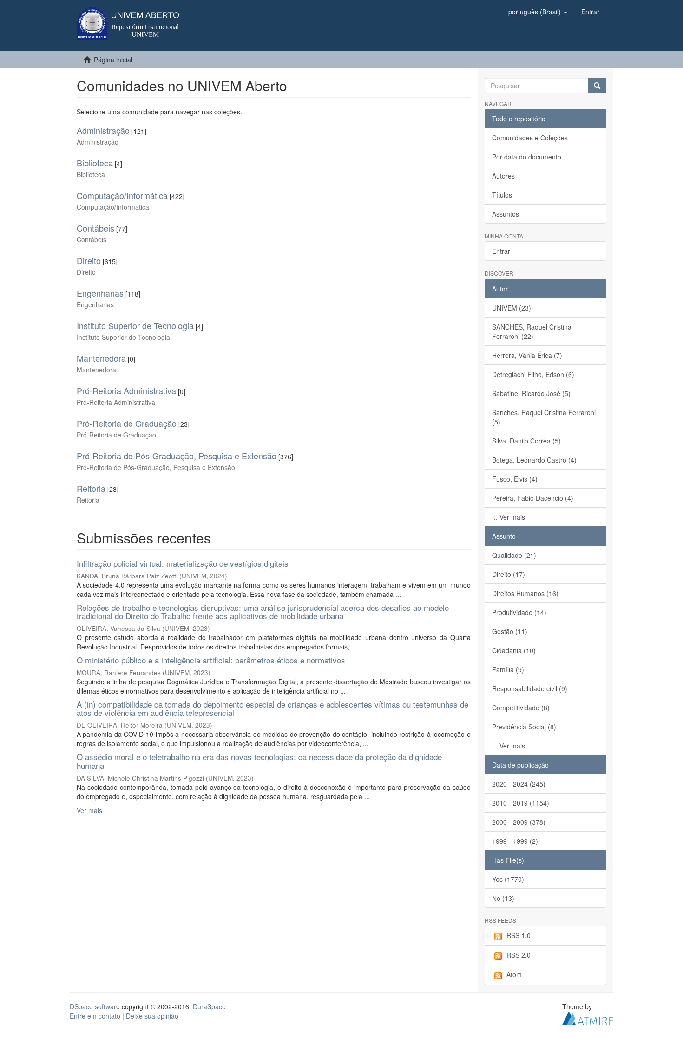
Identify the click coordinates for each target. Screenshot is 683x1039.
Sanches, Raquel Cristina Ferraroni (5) (544, 417)
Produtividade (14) (519, 612)
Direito (89, 260)
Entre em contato (95, 1015)
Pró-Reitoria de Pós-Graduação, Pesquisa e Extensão (176, 456)
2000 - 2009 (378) (518, 822)
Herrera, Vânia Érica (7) (527, 355)
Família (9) (508, 669)
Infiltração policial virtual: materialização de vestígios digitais (183, 563)
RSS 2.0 (518, 955)
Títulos (502, 194)
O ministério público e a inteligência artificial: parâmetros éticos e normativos (211, 660)
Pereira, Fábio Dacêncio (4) (532, 498)
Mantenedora (101, 358)
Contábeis (95, 228)
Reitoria (91, 488)
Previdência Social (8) (524, 726)
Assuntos (505, 213)
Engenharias (100, 293)
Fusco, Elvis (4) (515, 478)
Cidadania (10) (514, 650)
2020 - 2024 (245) (518, 783)
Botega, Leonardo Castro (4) (534, 459)
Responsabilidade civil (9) (529, 688)
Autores (503, 175)
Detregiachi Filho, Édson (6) (533, 374)
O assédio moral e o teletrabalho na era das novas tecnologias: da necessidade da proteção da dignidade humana (259, 761)
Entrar (501, 251)
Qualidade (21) (514, 555)
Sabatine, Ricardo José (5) (531, 393)
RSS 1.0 (518, 935)
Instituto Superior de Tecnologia (135, 325)
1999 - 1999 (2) (515, 841)
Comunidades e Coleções (530, 137)
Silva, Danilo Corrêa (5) (526, 440)
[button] (537, 11)
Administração (103, 130)
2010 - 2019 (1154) (520, 802)
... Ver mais (508, 517)
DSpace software (95, 1006)
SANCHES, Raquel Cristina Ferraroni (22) (531, 331)
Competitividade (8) (521, 707)
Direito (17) (508, 574)
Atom (514, 974)
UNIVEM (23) (511, 307)
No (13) (503, 898)
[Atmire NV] (587, 1016)
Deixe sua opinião (152, 1015)
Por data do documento (526, 156)
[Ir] (597, 85)
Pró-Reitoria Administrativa (126, 390)
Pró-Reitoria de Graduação (127, 423)
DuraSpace (209, 1006)
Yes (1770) (508, 879)
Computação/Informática (122, 195)
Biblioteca (95, 163)
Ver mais (89, 810)
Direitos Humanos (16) (525, 593)
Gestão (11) (509, 631)
